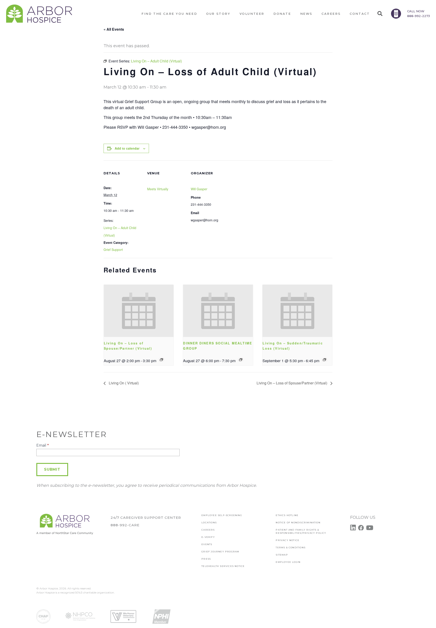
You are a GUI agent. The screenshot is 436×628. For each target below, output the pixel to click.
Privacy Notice (287, 540)
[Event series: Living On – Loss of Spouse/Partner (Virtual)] (161, 359)
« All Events (114, 29)
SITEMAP (282, 554)
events (206, 544)
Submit (52, 469)
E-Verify (208, 537)
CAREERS (208, 529)
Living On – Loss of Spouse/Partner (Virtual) (292, 383)
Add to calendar (127, 148)
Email (42, 445)
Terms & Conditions (290, 547)
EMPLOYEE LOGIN (288, 562)
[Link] (39, 14)
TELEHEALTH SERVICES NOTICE (223, 566)
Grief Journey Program (220, 551)
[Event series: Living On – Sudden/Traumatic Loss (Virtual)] (324, 359)
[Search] (379, 13)
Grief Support (113, 249)
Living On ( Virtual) (123, 383)
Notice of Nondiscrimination (298, 522)
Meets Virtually (157, 189)
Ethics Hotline (287, 515)
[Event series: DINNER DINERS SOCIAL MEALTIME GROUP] (240, 359)
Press (206, 558)
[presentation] (138, 311)
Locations (209, 522)
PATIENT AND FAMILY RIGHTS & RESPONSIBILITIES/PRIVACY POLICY (301, 531)
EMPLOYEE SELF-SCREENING (221, 515)
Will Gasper (199, 189)
